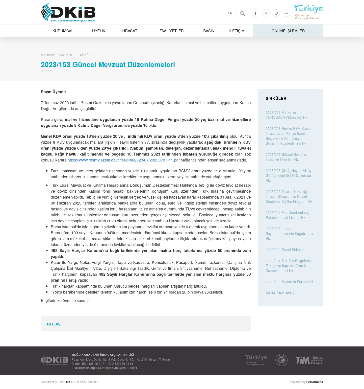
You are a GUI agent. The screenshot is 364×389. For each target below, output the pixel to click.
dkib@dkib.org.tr (86, 368)
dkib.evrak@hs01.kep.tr (121, 368)
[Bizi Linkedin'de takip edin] (286, 13)
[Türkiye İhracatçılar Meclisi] (309, 360)
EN (230, 12)
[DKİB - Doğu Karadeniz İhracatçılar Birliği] (182, 1)
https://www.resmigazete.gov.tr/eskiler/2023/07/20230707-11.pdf (124, 160)
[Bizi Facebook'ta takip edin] (255, 13)
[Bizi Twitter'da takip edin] (266, 13)
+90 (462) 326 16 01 (88, 363)
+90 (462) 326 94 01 (119, 363)
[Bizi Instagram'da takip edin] (276, 13)
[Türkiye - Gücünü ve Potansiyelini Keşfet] (256, 360)
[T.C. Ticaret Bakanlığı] (281, 360)
